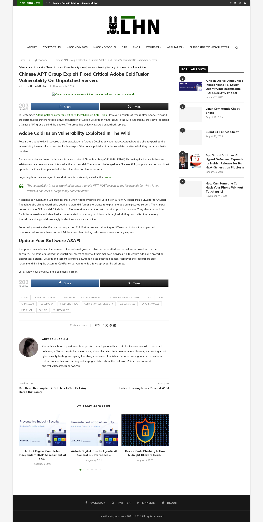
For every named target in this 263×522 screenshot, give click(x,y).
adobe (24, 297)
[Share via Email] (114, 325)
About (32, 47)
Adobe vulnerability (92, 297)
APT (150, 297)
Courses (152, 47)
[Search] (237, 47)
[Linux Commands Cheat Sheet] (190, 114)
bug (160, 297)
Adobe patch (68, 297)
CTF (124, 47)
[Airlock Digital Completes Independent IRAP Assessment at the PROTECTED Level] (42, 430)
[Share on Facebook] (103, 325)
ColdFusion (47, 303)
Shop (136, 47)
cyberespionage (150, 303)
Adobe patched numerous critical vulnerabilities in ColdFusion (71, 115)
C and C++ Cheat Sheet (222, 132)
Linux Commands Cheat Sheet (223, 111)
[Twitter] (235, 3)
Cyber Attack (40, 60)
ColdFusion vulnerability (98, 303)
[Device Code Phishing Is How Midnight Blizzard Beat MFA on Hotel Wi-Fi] (145, 430)
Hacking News (77, 47)
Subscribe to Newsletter (209, 47)
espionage (26, 310)
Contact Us (52, 47)
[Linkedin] (240, 3)
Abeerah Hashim (38, 86)
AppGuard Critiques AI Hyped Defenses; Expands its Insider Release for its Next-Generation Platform (225, 161)
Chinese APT (27, 303)
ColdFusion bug (69, 303)
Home (22, 60)
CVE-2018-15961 (127, 303)
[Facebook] (230, 3)
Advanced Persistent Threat (126, 297)
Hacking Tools (104, 47)
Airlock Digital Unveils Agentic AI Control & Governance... (94, 453)
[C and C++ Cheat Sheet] (190, 137)
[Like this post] (98, 325)
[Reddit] (245, 3)
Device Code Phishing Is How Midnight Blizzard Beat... (145, 453)
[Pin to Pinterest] (111, 325)
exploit (43, 310)
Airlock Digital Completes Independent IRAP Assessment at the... (42, 454)
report (109, 177)
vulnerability (61, 310)
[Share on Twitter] (106, 325)
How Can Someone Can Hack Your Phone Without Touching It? (224, 187)
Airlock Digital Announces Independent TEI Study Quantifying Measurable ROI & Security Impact (224, 87)
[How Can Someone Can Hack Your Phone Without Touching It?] (190, 189)
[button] (46, 3)
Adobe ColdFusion (45, 297)
